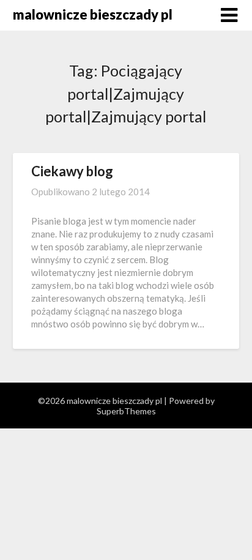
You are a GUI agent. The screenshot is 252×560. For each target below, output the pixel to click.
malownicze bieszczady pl (92, 14)
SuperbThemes (126, 411)
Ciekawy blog (72, 171)
